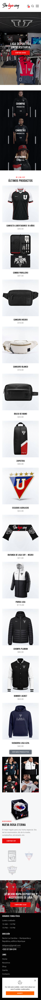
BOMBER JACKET (20, 695)
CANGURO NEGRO (21, 319)
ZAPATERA (20, 460)
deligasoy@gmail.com (11, 945)
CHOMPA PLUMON (20, 648)
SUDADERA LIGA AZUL (20, 742)
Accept (20, 993)
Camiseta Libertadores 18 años (20, 225)
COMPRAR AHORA (20, 53)
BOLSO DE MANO (20, 413)
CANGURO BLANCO (20, 366)
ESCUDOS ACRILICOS (20, 507)
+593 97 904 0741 (9, 949)
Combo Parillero (20, 272)
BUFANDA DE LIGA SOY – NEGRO (20, 554)
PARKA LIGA (20, 601)
